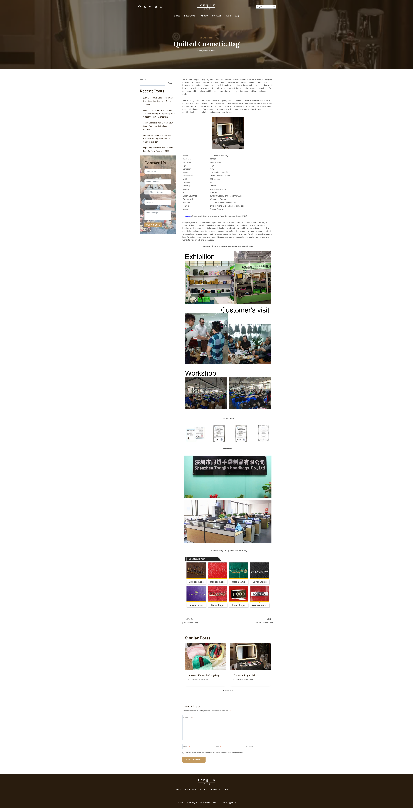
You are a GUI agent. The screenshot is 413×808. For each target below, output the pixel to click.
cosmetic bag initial (244, 675)
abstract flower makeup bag (203, 675)
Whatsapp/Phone (152, 188)
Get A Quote (153, 225)
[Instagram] (145, 6)
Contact (216, 16)
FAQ (237, 16)
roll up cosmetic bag (264, 621)
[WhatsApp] (161, 6)
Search (143, 79)
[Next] (267, 666)
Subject (147, 198)
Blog (228, 16)
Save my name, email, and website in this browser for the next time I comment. (214, 753)
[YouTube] (150, 6)
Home (177, 16)
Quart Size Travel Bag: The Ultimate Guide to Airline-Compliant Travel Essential (158, 101)
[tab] (223, 690)
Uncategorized (206, 38)
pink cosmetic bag (190, 621)
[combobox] (147, 192)
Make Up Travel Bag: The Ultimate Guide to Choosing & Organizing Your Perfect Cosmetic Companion (159, 113)
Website (249, 747)
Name (186, 747)
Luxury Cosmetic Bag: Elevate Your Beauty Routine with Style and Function (158, 126)
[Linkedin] (155, 6)
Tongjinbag (203, 51)
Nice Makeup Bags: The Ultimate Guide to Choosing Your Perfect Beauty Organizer (157, 138)
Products (190, 790)
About (204, 16)
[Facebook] (139, 6)
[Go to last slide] (188, 666)
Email (218, 747)
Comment (188, 718)
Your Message (150, 208)
